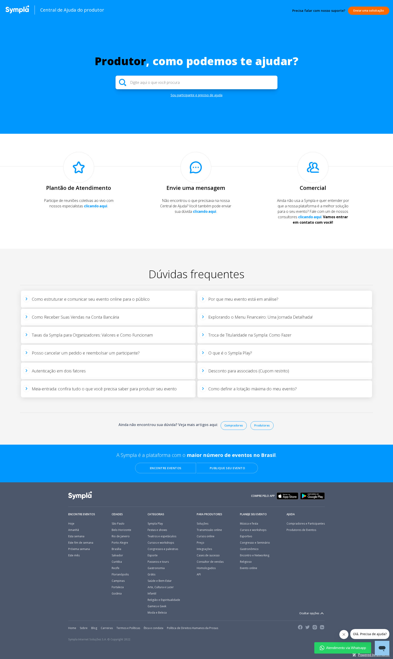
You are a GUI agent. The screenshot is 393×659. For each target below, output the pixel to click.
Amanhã (73, 530)
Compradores (233, 425)
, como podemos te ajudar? (197, 61)
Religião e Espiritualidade (164, 600)
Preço (200, 543)
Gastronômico (249, 549)
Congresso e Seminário (255, 543)
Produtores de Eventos (301, 530)
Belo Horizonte (121, 530)
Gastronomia (156, 568)
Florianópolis (120, 574)
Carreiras (107, 628)
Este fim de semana (80, 543)
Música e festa (249, 523)
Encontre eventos (165, 468)
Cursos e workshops (161, 543)
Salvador (117, 555)
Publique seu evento (227, 468)
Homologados (206, 568)
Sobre (84, 628)
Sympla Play (155, 523)
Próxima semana (79, 549)
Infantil (152, 593)
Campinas (118, 581)
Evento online (248, 568)
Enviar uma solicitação (368, 10)
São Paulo (118, 523)
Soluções (202, 523)
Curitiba (117, 562)
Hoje (71, 523)
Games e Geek (157, 606)
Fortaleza (118, 587)
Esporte (153, 555)
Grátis (151, 574)
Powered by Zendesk (374, 655)
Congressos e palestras (163, 549)
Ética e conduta (153, 628)
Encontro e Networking (254, 555)
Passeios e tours (158, 562)
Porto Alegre (120, 543)
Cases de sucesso (208, 555)
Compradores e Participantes (306, 523)
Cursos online (205, 536)
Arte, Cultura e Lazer (161, 587)
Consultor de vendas (210, 562)
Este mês (74, 555)
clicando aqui (95, 205)
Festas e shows (157, 530)
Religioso (246, 562)
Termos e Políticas (128, 628)
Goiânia (117, 593)
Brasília (116, 549)
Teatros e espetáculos (162, 536)
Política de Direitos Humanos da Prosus (192, 628)
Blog (94, 628)
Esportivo (246, 536)
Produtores (262, 425)
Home (72, 628)
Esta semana (76, 536)
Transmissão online (209, 530)
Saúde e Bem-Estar (160, 581)
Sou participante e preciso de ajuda (196, 95)
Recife (115, 568)
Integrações (204, 549)
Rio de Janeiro (121, 536)
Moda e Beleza (157, 612)
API (199, 574)
